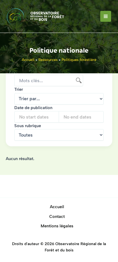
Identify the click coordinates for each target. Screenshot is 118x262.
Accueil (57, 206)
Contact (57, 216)
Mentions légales (57, 225)
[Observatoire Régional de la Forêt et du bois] (35, 16)
